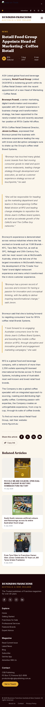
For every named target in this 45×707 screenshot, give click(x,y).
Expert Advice (8, 630)
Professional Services (11, 623)
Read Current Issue (10, 643)
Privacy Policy (31, 703)
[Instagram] (38, 11)
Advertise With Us (9, 660)
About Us (12, 703)
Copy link (11, 443)
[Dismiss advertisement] (41, 3)
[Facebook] (30, 11)
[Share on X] (27, 437)
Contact (21, 703)
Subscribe (6, 653)
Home (4, 613)
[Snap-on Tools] (20, 4)
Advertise (24, 11)
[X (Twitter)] (34, 11)
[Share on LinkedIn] (33, 437)
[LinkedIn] (42, 11)
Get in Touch (10, 684)
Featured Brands (9, 627)
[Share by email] (39, 437)
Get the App (7, 657)
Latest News (7, 646)
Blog (4, 650)
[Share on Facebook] (21, 437)
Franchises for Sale (10, 620)
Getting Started (8, 616)
